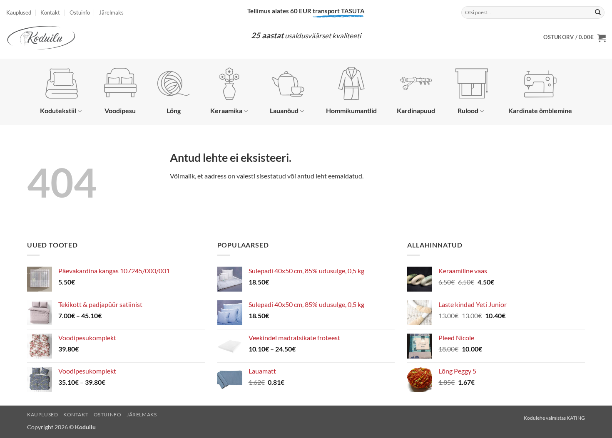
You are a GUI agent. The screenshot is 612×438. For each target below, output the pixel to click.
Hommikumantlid (351, 110)
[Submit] (598, 12)
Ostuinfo (80, 12)
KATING (576, 418)
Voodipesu (120, 110)
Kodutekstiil (58, 110)
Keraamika (226, 110)
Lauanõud (284, 110)
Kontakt (50, 12)
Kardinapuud (416, 110)
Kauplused (18, 12)
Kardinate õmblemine (540, 110)
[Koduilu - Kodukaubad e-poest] (56, 37)
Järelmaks (111, 12)
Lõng (174, 110)
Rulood (468, 110)
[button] (574, 38)
